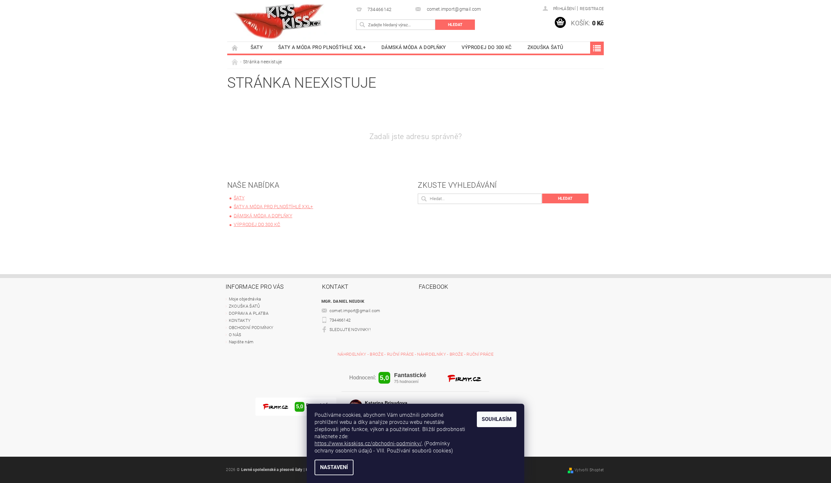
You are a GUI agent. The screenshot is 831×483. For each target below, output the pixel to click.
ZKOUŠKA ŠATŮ (545, 47)
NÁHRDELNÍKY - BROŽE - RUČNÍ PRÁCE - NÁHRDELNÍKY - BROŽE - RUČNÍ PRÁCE (415, 354)
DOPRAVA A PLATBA (248, 313)
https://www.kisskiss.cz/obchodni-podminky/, (369, 443)
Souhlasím (497, 419)
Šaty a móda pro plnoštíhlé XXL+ (322, 47)
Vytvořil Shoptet (589, 470)
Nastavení (334, 467)
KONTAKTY (240, 320)
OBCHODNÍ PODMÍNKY (251, 327)
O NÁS (235, 334)
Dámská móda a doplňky (413, 47)
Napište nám (241, 341)
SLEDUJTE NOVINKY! (350, 329)
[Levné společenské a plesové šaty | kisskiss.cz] (279, 21)
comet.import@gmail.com (354, 310)
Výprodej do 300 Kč (487, 47)
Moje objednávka (245, 299)
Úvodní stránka (235, 47)
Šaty (257, 47)
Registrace (592, 8)
